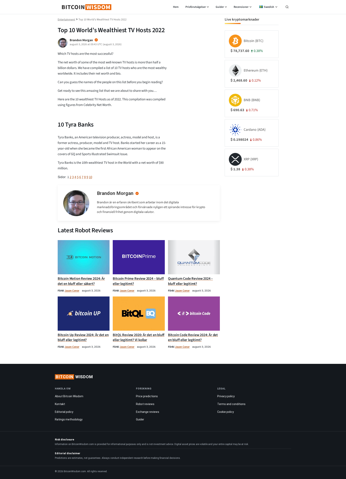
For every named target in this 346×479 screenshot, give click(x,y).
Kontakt (60, 404)
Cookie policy (225, 411)
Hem (176, 7)
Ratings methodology (68, 419)
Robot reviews (145, 404)
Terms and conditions (231, 404)
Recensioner (241, 7)
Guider (220, 7)
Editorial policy (64, 411)
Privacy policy (226, 396)
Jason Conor (72, 290)
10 (90, 177)
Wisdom (74, 376)
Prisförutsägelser (195, 7)
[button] (287, 7)
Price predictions (147, 396)
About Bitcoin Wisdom (69, 396)
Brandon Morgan (115, 193)
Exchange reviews (147, 411)
